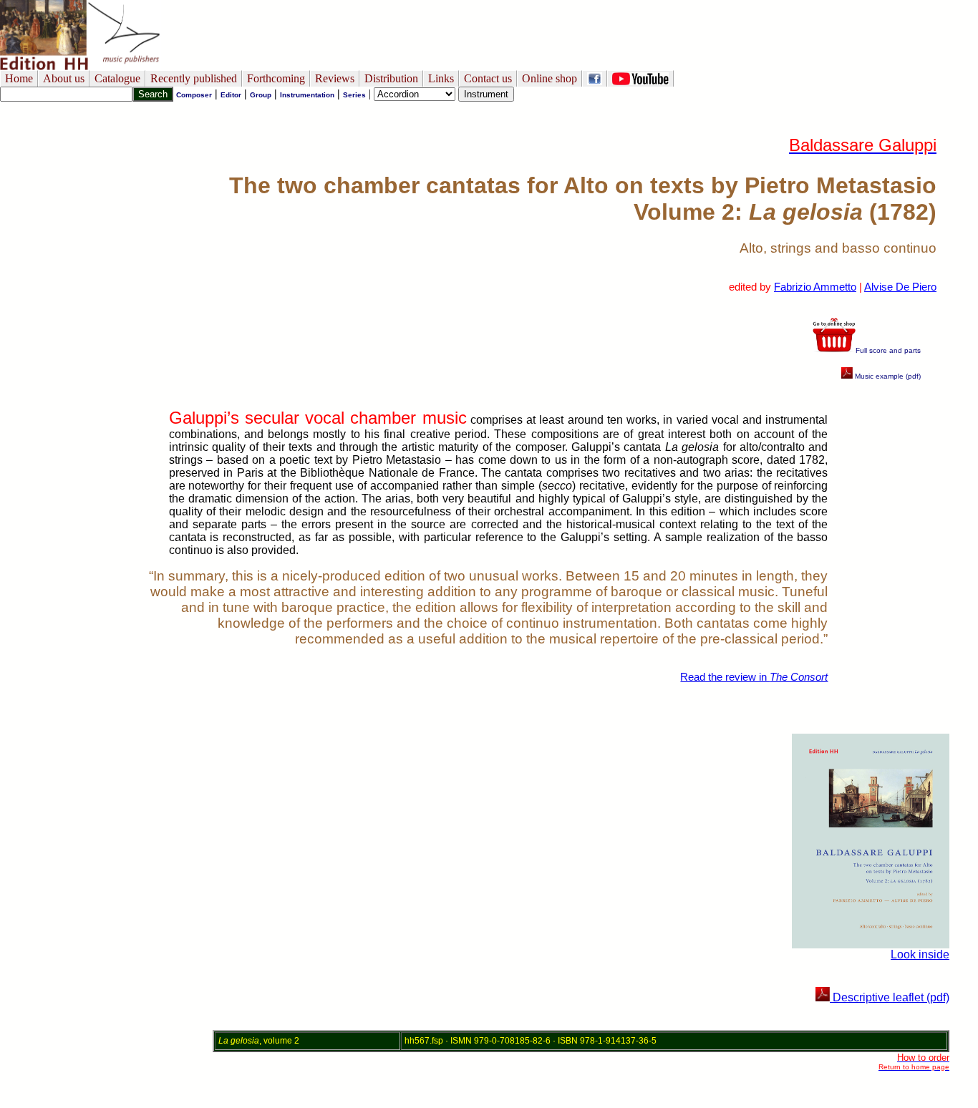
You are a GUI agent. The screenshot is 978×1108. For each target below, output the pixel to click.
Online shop (549, 78)
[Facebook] (594, 78)
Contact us (488, 78)
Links (441, 78)
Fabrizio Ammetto (815, 287)
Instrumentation (307, 95)
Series (354, 95)
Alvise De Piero (900, 287)
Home (19, 78)
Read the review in (754, 677)
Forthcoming (276, 78)
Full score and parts (888, 350)
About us (63, 78)
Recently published (193, 78)
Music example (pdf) (887, 376)
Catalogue (117, 78)
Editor (231, 95)
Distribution (391, 78)
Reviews (334, 78)
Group (260, 95)
